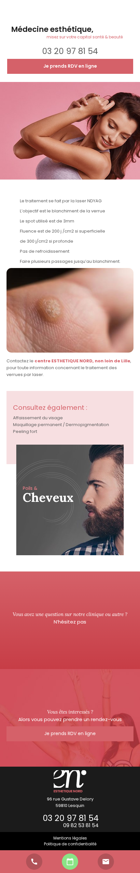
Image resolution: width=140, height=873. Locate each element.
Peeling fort (25, 431)
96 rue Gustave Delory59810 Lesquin (70, 802)
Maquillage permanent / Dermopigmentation (61, 425)
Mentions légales (70, 838)
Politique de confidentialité (70, 844)
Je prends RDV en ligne (70, 66)
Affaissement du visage (38, 418)
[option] (70, 500)
